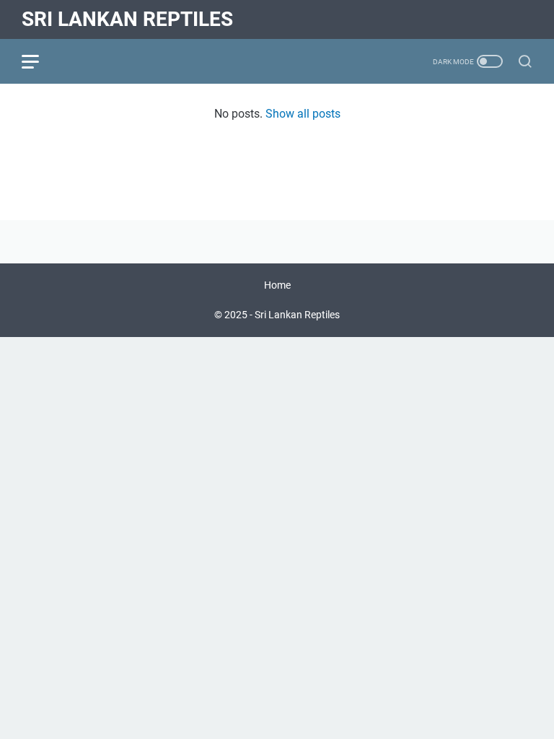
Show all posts (302, 114)
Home (277, 285)
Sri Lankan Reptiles (127, 19)
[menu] (39, 61)
